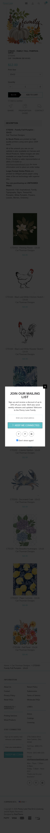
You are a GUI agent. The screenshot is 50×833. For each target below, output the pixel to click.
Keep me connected (26, 425)
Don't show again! (26, 440)
